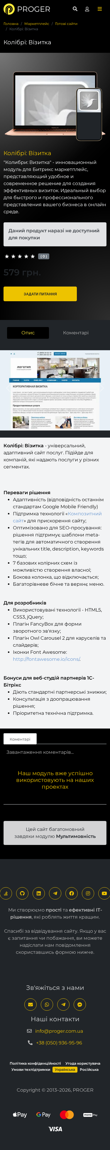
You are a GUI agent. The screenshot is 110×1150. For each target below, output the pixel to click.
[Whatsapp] (47, 1004)
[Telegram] (55, 893)
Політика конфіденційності (35, 1063)
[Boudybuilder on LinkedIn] (39, 893)
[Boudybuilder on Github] (22, 893)
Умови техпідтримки (30, 1069)
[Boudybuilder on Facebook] (71, 893)
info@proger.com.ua (59, 1031)
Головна (11, 23)
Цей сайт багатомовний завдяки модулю (55, 832)
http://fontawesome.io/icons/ (46, 659)
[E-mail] (30, 1004)
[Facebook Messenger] (80, 1004)
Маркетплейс (36, 23)
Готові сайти (66, 23)
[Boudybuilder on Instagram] (88, 893)
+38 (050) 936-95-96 (59, 1043)
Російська (89, 1069)
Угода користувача (82, 1063)
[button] (99, 8)
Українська (65, 1069)
